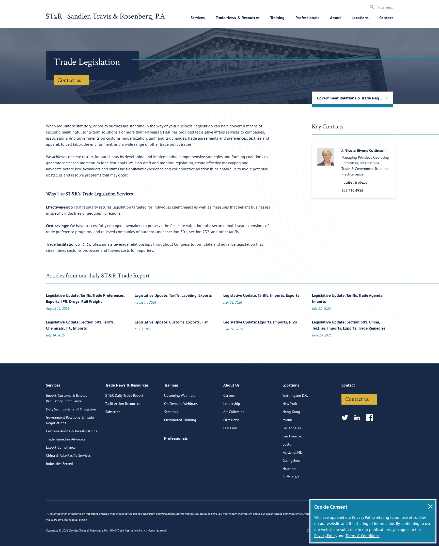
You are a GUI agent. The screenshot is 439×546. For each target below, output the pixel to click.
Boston (288, 444)
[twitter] (346, 418)
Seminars (171, 411)
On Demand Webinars (181, 403)
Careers (386, 7)
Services (198, 17)
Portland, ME (292, 452)
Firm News (231, 420)
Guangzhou (291, 460)
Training (277, 17)
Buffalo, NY (291, 477)
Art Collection (234, 411)
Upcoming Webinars (179, 395)
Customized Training (180, 420)
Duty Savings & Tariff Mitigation (71, 409)
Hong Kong (291, 411)
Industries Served (59, 463)
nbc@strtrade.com (355, 182)
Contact (386, 17)
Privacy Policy (325, 535)
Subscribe (112, 411)
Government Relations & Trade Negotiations (70, 420)
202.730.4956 (352, 190)
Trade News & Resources (238, 17)
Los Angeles (292, 428)
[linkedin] (359, 418)
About (335, 17)
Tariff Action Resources (122, 403)
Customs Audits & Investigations (71, 431)
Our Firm (230, 428)
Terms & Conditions (363, 535)
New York (290, 403)
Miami (287, 420)
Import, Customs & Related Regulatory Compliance (66, 398)
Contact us (69, 79)
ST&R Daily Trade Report (124, 395)
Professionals (307, 17)
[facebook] (371, 418)
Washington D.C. (295, 395)
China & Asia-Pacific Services (68, 455)
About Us (231, 385)
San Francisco (293, 436)
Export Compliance (60, 447)
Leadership (231, 403)
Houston (289, 468)
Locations (360, 17)
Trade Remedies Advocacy (66, 439)
